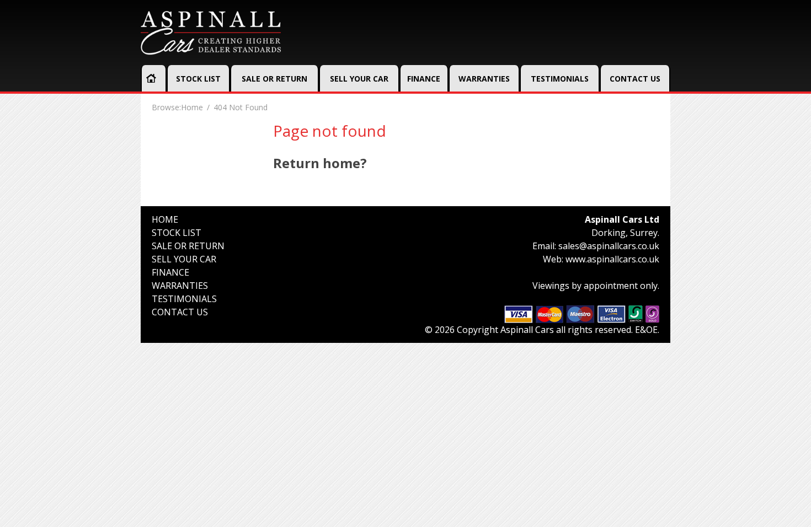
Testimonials (560, 78)
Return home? (320, 163)
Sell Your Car (359, 78)
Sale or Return (274, 78)
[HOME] (151, 78)
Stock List (198, 78)
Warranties (484, 78)
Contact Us (635, 78)
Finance (423, 78)
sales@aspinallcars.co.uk (608, 246)
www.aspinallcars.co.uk (612, 259)
